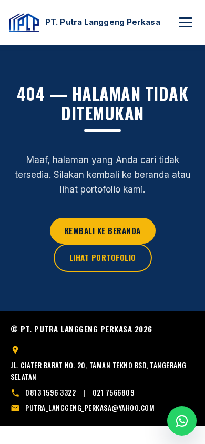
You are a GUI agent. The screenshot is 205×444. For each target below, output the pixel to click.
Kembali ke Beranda (103, 230)
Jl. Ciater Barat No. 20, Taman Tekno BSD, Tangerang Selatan (99, 371)
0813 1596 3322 (50, 392)
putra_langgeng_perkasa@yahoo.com (90, 407)
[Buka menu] (186, 22)
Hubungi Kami (182, 421)
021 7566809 (114, 392)
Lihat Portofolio (102, 257)
